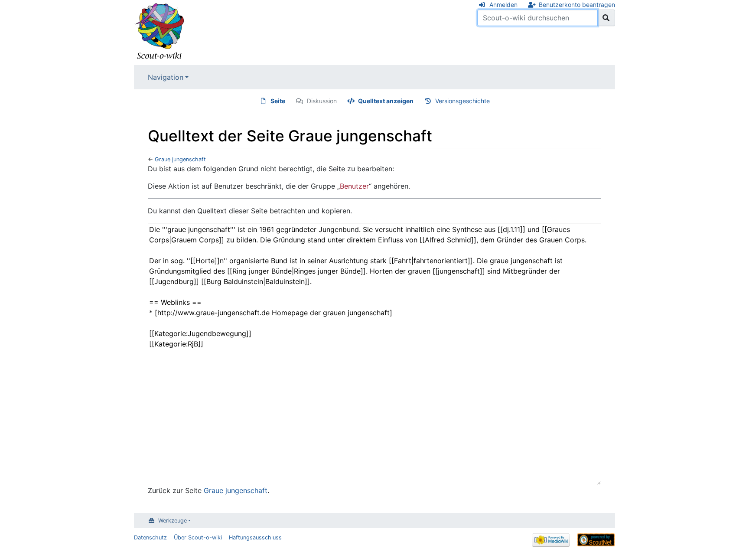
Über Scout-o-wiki (198, 537)
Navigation (165, 77)
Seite (277, 101)
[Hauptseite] (160, 31)
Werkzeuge (172, 520)
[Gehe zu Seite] (606, 18)
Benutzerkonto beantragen (577, 4)
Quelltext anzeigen (386, 101)
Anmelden (503, 4)
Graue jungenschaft (180, 159)
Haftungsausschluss (255, 537)
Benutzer (354, 186)
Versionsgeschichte (462, 101)
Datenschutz (150, 537)
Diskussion (322, 101)
